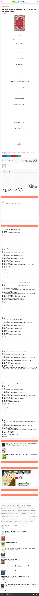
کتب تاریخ (15, 513)
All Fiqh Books (23, 152)
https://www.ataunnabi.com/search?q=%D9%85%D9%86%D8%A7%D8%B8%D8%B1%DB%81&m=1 (12, 319)
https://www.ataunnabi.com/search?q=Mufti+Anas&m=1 (13, 401)
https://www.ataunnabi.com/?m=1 (9, 432)
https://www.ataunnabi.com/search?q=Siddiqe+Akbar (12, 249)
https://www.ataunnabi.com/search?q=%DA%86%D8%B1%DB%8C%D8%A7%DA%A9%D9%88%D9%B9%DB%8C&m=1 (16, 405)
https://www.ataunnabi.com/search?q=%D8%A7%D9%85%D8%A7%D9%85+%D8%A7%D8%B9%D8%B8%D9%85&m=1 (16, 282)
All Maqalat (3, 518)
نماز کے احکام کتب (29, 507)
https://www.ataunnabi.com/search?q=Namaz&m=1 (12, 386)
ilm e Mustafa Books (4, 513)
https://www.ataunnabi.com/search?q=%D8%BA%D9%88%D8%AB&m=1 (15, 285)
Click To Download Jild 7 (19, 76)
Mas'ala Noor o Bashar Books (16, 518)
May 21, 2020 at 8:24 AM (10, 201)
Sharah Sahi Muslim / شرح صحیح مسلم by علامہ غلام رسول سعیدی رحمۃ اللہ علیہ (18, 536)
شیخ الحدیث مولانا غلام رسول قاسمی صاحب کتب (23, 516)
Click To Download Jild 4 (19, 58)
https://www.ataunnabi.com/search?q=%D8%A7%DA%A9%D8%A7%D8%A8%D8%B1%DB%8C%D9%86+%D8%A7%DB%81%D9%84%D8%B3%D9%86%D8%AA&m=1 (19, 277)
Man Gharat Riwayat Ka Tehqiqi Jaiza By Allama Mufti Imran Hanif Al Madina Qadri (20, 548)
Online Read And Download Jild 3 (19, 98)
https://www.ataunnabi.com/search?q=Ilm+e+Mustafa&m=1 (13, 372)
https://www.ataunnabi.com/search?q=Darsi (10, 243)
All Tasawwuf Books (4, 510)
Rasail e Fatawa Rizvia (4, 508)
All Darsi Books (18, 152)
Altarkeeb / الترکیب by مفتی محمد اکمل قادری (12, 559)
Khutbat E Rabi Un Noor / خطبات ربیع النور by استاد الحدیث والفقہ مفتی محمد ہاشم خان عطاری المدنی (21, 455)
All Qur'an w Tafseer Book (17, 521)
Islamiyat (34, 518)
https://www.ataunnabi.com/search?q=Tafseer (11, 232)
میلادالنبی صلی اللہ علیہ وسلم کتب (21, 507)
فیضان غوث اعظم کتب (11, 510)
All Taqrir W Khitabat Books (22, 513)
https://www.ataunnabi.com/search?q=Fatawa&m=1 (12, 342)
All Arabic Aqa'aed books (5, 516)
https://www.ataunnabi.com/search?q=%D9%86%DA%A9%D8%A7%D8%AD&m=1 (17, 425)
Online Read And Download (18, 122)
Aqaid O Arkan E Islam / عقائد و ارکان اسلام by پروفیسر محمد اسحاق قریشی (17, 576)
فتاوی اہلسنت (33, 508)
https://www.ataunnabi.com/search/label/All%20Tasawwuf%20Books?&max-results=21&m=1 (19, 340)
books (15, 508)
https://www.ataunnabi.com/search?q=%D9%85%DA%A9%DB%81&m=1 (15, 354)
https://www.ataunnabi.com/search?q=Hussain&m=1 (12, 270)
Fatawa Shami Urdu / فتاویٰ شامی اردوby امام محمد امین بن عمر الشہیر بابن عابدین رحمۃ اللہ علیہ (21, 570)
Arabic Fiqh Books (4, 519)
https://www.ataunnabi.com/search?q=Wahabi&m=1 (12, 308)
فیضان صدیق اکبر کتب (13, 511)
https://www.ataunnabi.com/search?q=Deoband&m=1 (12, 311)
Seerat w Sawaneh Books (26, 510)
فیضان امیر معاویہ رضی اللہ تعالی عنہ (30, 511)
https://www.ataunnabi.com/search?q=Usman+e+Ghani (12, 255)
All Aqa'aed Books (5, 152)
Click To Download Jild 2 (19, 48)
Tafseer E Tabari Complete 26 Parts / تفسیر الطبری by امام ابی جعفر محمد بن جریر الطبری (20, 525)
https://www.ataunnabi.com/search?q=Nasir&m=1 (11, 408)
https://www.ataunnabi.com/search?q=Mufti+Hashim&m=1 (13, 398)
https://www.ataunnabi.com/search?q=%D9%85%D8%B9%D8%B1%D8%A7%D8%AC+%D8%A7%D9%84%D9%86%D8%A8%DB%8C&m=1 (19, 429)
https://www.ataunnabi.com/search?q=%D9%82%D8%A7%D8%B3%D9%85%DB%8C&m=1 (18, 410)
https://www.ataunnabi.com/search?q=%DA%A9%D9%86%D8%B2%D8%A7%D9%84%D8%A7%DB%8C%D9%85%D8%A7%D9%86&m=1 (18, 293)
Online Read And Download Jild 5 (19, 110)
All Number (9, 519)
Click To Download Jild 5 (19, 64)
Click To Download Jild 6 (19, 69)
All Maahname (29, 518)
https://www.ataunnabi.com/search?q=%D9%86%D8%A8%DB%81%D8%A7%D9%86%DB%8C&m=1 (12, 417)
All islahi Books (33, 152)
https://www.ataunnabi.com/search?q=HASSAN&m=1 (12, 267)
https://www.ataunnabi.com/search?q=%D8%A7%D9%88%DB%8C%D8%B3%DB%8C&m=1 (18, 395)
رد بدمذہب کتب (33, 510)
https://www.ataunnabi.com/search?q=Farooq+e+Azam (12, 252)
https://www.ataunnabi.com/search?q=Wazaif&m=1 (12, 337)
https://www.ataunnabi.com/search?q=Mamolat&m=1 (12, 325)
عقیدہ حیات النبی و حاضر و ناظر (31, 513)
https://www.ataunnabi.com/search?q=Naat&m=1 (11, 334)
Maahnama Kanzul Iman (21, 519)
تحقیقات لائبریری (6, 13)
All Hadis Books (28, 152)
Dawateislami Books (20, 508)
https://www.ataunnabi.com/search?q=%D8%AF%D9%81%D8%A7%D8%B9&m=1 (17, 322)
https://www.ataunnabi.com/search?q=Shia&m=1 (11, 306)
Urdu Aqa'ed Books (12, 516)
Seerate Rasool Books (27, 508)
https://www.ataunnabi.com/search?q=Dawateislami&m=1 (13, 392)
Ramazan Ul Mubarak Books (5, 511)
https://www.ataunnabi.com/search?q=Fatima (11, 261)
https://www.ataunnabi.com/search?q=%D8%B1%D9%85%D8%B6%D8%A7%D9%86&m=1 (18, 357)
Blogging (6, 594)
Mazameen (33, 519)
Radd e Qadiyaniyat (13, 507)
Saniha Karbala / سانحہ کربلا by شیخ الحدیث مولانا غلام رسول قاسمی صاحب (17, 565)
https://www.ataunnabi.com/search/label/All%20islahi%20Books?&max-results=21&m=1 (18, 360)
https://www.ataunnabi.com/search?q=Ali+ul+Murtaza (12, 258)
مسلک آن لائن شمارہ (28, 519)
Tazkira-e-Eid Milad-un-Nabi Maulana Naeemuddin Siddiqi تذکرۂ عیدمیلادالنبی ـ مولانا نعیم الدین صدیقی (19, 190)
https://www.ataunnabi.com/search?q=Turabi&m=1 (12, 413)
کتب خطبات (31, 521)
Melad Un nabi (11, 508)
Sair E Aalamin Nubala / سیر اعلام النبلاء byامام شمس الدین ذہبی (15, 531)
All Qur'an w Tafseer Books (5, 507)
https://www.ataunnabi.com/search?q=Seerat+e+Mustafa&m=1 (14, 238)
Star (5, 201)
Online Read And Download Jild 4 (19, 104)
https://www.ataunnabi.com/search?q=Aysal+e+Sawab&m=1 (13, 380)
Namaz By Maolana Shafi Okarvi (11, 542)
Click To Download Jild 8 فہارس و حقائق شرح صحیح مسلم (19, 81)
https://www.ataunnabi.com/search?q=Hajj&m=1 (11, 348)
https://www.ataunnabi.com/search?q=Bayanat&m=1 (12, 363)
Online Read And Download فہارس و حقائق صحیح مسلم (19, 128)
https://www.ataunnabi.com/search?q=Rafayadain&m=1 (12, 389)
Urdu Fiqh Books (10, 513)
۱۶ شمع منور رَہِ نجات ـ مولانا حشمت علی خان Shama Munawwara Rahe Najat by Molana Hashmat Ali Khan (32, 186)
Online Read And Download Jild (19, 92)
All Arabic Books (29, 505)
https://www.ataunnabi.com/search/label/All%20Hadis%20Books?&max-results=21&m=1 (18, 235)
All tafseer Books (8, 518)
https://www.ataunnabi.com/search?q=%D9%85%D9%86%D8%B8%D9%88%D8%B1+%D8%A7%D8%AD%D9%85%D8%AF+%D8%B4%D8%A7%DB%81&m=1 (19, 421)
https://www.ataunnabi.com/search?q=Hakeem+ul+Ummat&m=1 (14, 296)
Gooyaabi (13, 594)
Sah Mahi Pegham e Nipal (25, 521)
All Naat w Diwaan (23, 518)
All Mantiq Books (14, 519)
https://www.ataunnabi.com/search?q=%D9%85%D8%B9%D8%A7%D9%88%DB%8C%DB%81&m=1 (12, 273)
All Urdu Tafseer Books (33, 516)
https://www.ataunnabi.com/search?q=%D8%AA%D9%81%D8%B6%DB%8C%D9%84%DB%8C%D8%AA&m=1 (14, 315)
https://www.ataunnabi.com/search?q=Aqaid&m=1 (12, 240)
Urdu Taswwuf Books (9, 521)
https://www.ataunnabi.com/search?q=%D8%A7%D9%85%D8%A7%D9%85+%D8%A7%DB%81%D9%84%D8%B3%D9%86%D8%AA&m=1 (19, 289)
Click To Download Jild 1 (19, 43)
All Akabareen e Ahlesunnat (5, 505)
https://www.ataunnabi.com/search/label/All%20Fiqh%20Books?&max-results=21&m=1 (18, 383)
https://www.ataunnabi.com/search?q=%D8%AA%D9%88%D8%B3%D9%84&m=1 (17, 377)
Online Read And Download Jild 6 (19, 116)
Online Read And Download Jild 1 (19, 87)
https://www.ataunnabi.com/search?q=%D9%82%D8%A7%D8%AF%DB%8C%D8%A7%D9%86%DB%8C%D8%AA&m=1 (15, 303)
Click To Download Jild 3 (19, 52)
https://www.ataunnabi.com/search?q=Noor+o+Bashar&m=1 (13, 375)
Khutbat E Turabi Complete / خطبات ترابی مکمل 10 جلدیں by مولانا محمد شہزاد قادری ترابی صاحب (21, 553)
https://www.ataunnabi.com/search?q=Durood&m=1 (12, 331)
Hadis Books (3, 521)
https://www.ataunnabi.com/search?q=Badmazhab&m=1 (13, 299)
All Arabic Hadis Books (12, 152)
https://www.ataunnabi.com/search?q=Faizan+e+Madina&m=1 (14, 351)
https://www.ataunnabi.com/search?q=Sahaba (11, 246)
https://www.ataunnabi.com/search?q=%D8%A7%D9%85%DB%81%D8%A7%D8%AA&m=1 (18, 264)
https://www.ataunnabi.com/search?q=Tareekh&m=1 (12, 345)
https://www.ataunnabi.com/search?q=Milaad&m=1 (12, 328)
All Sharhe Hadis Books (5, 153)
